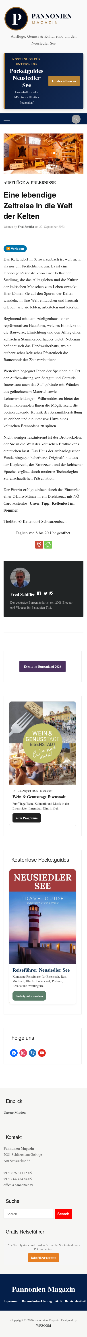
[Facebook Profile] (39, 594)
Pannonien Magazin (43, 1288)
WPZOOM (43, 1325)
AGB (58, 1301)
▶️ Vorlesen (15, 248)
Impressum (11, 1301)
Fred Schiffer (26, 226)
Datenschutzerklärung (37, 1301)
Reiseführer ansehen (43, 1257)
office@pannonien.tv (18, 1184)
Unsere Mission (15, 1112)
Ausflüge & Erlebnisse (30, 182)
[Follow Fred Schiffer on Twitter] (46, 594)
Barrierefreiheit (75, 1301)
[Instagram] (52, 594)
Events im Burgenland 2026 (42, 666)
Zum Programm (27, 818)
